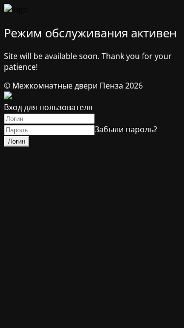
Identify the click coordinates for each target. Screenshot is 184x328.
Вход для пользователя (48, 107)
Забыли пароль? (126, 129)
